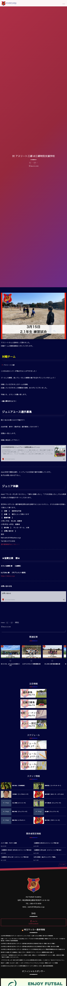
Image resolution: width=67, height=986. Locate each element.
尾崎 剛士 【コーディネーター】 (53, 785)
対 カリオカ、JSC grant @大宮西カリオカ (10, 664)
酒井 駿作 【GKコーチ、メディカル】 (54, 794)
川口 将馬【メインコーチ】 (19, 803)
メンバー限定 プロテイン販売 (9, 843)
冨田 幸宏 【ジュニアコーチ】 (20, 811)
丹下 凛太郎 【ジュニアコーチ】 (53, 803)
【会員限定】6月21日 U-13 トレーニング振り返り (46, 843)
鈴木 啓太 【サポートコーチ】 (52, 820)
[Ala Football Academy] (9, 3)
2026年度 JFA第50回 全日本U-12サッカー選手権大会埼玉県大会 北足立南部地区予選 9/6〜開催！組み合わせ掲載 (30, 946)
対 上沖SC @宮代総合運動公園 (52, 664)
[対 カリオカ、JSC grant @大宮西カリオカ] (10, 651)
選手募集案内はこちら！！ (10, 544)
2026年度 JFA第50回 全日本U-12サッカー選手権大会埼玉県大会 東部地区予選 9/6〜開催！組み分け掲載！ (28, 943)
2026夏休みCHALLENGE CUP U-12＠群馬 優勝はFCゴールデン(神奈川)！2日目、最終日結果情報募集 (27, 966)
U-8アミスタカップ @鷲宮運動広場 (31, 664)
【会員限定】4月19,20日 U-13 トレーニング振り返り (48, 850)
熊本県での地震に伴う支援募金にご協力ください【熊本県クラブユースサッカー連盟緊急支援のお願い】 (27, 952)
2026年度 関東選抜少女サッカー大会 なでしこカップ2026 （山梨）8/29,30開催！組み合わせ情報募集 (27, 936)
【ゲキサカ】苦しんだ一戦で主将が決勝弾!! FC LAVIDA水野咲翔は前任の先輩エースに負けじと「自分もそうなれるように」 (33, 960)
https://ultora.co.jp (8, 576)
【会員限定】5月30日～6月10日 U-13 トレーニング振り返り (16, 850)
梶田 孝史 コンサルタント (18, 820)
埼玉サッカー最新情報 (34, 929)
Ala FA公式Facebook (33, 922)
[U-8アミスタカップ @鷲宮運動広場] (31, 651)
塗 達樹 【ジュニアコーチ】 (52, 811)
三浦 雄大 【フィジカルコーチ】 (20, 794)
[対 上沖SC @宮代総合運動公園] (52, 651)
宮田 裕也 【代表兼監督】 (18, 785)
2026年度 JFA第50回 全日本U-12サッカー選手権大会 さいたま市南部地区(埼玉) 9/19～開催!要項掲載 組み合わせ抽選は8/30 (33, 949)
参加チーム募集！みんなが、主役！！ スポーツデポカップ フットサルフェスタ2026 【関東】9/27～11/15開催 (29, 963)
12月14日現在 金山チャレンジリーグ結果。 (45, 857)
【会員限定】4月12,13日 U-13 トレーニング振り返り (15, 857)
